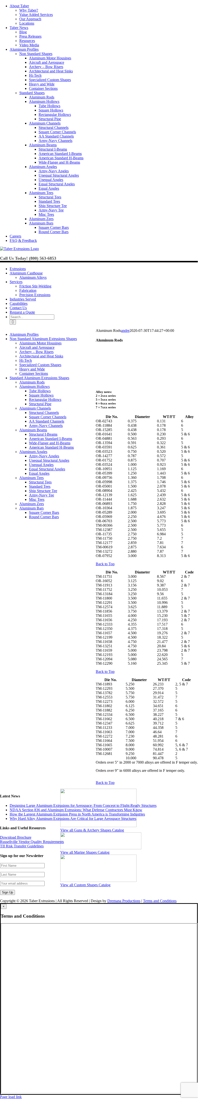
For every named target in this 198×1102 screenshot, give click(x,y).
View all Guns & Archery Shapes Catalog (92, 830)
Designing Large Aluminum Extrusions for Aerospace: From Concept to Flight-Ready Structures (83, 805)
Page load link (11, 1097)
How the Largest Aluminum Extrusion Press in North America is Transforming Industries (77, 814)
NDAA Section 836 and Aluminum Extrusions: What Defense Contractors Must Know (76, 810)
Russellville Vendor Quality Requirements (32, 842)
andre (125, 330)
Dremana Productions (123, 901)
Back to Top (105, 564)
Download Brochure (15, 837)
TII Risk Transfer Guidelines (22, 846)
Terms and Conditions (160, 901)
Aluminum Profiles (24, 334)
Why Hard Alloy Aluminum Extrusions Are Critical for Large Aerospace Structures (73, 818)
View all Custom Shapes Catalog (85, 885)
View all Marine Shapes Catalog (84, 852)
